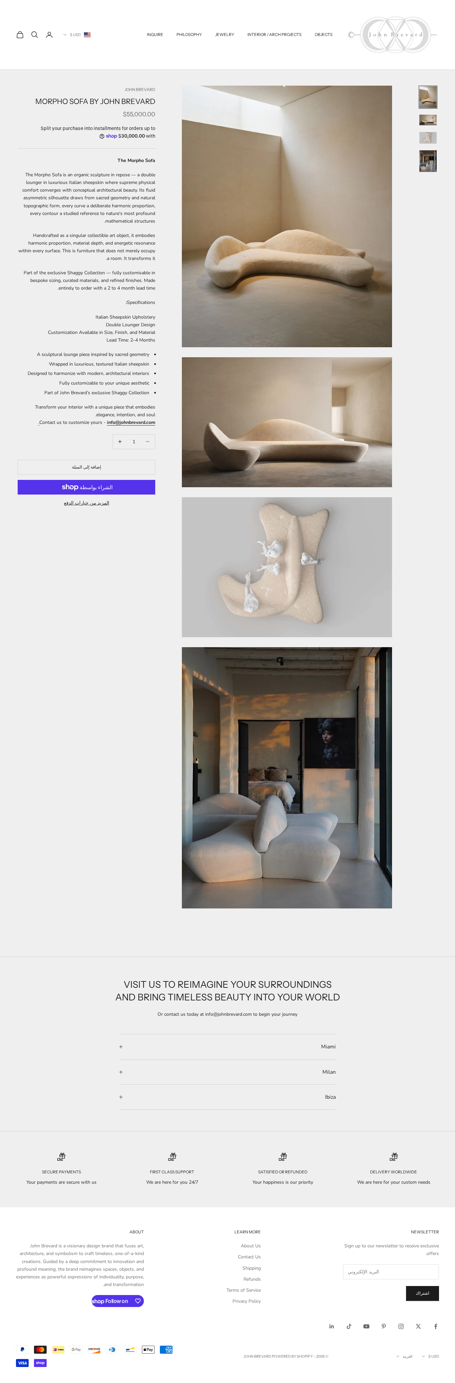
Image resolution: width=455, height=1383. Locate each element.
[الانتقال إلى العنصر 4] (428, 161)
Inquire (155, 34)
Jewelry (224, 34)
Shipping (251, 1268)
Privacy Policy (246, 1301)
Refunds (252, 1279)
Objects (323, 34)
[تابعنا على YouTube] (366, 1326)
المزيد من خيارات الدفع (86, 503)
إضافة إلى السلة (86, 467)
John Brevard (140, 89)
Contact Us (249, 1257)
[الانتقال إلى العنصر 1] (428, 97)
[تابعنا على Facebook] (435, 1326)
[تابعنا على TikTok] (349, 1326)
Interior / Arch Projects (274, 34)
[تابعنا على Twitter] (418, 1326)
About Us (251, 1246)
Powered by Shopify (292, 1356)
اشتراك (422, 1293)
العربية (407, 1356)
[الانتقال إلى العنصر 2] (428, 120)
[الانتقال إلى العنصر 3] (428, 137)
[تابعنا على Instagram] (401, 1326)
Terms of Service (244, 1290)
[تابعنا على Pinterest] (383, 1326)
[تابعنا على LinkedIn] (331, 1326)
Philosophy (189, 34)
